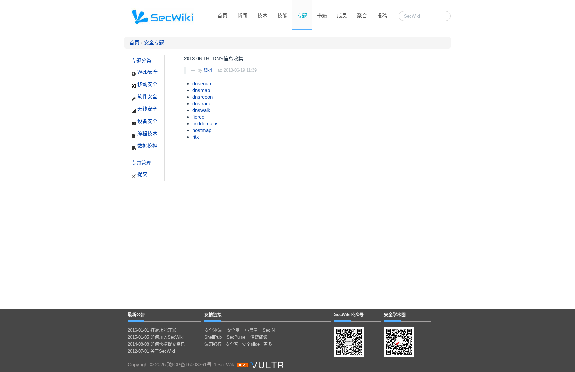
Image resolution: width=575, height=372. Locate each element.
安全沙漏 (213, 330)
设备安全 (146, 121)
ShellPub (213, 337)
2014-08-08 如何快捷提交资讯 (156, 344)
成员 (342, 15)
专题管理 (141, 163)
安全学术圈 (395, 314)
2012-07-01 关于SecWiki (151, 351)
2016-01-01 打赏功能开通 (152, 330)
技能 (282, 15)
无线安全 (146, 109)
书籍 (322, 15)
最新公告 (136, 314)
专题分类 (141, 60)
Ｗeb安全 (147, 72)
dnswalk (201, 110)
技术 (262, 15)
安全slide (251, 344)
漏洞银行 (213, 344)
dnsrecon (202, 97)
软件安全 (146, 96)
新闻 (242, 15)
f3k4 (208, 70)
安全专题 (154, 42)
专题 (302, 15)
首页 (222, 15)
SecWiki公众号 (349, 314)
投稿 (382, 15)
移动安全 (146, 84)
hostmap (201, 130)
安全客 (231, 344)
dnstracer (202, 103)
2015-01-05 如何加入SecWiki (156, 337)
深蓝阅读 (259, 337)
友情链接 (213, 314)
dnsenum (202, 83)
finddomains (205, 123)
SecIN (269, 330)
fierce (198, 117)
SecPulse (236, 337)
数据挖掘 (146, 146)
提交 (141, 174)
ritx (195, 137)
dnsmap (201, 90)
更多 (267, 344)
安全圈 (233, 330)
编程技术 (146, 133)
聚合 (362, 15)
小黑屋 (251, 330)
